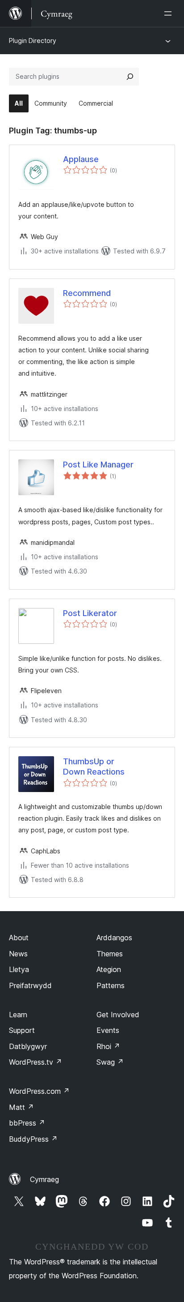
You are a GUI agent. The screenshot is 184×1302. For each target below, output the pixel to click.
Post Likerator (90, 613)
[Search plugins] (130, 77)
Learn (18, 1014)
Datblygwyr (28, 1046)
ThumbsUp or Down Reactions (94, 766)
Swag (110, 1062)
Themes (109, 953)
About (19, 937)
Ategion (108, 969)
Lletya (19, 969)
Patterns (110, 985)
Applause (81, 159)
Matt (21, 1107)
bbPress (27, 1122)
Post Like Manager (98, 464)
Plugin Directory (32, 40)
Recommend (87, 293)
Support (22, 1030)
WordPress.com (39, 1091)
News (18, 953)
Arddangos (114, 937)
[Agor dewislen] (169, 13)
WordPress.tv (35, 1062)
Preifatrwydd (30, 985)
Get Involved (117, 1014)
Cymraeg (44, 1179)
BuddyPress (33, 1139)
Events (107, 1030)
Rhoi (108, 1046)
